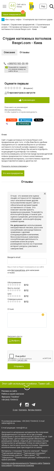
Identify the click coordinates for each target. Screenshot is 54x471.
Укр (43, 6)
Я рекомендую (28, 100)
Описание (9, 52)
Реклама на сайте (9, 391)
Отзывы (24, 52)
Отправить (19, 366)
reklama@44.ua (8, 423)
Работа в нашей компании (13, 394)
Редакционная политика (23, 465)
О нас (15, 410)
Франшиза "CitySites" (10, 397)
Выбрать (15, 341)
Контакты (23, 410)
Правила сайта (35, 463)
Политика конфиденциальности (15, 463)
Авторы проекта (34, 410)
